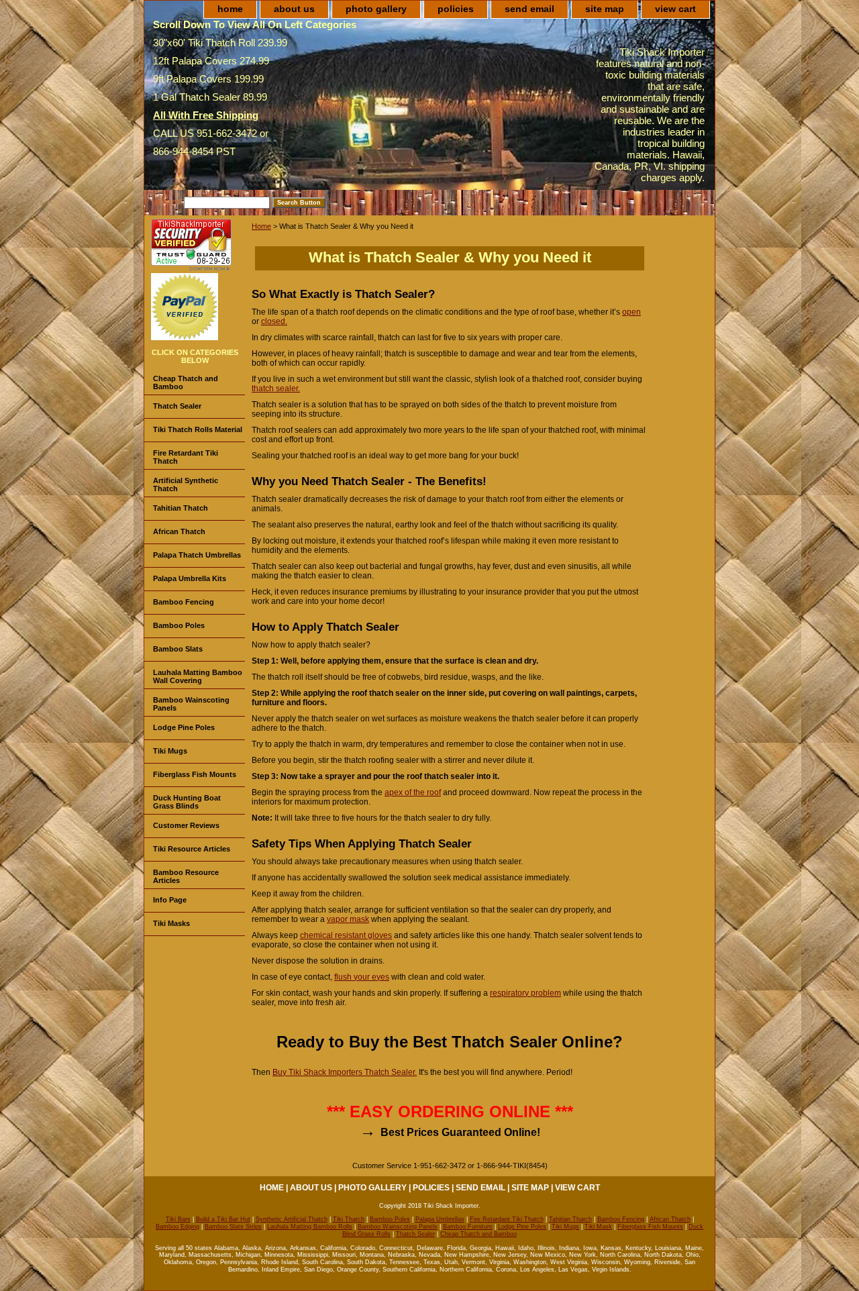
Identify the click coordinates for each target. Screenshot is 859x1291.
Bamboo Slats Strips (233, 1226)
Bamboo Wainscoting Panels (191, 704)
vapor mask (348, 919)
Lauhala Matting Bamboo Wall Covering (197, 676)
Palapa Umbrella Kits (189, 578)
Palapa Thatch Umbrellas (197, 555)
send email (529, 8)
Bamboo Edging (177, 1226)
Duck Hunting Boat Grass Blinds (187, 802)
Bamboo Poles (179, 625)
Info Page (170, 900)
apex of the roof (413, 792)
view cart (675, 8)
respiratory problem (525, 993)
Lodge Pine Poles (184, 727)
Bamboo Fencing (183, 602)
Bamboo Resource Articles (186, 876)
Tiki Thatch (348, 1219)
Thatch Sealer (177, 406)
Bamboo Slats (178, 649)
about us (294, 8)
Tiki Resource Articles (191, 849)
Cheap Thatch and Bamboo (185, 382)
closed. (274, 321)
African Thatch (179, 531)
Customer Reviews (186, 825)
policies (456, 8)
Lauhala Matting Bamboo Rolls (309, 1226)
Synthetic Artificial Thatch (291, 1219)
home (230, 8)
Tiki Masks (171, 923)
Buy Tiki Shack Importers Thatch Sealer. (344, 1072)
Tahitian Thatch (180, 508)
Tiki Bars (178, 1219)
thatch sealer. (276, 388)
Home (261, 226)
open (631, 312)
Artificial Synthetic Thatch (185, 484)
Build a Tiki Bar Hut (223, 1219)
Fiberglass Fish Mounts (194, 774)
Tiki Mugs (170, 751)
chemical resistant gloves (346, 935)
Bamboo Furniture (468, 1226)
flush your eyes (361, 977)
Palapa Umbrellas (439, 1219)
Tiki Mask (598, 1226)
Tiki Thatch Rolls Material (197, 429)
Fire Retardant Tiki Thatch (185, 457)
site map (604, 8)
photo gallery (376, 8)
